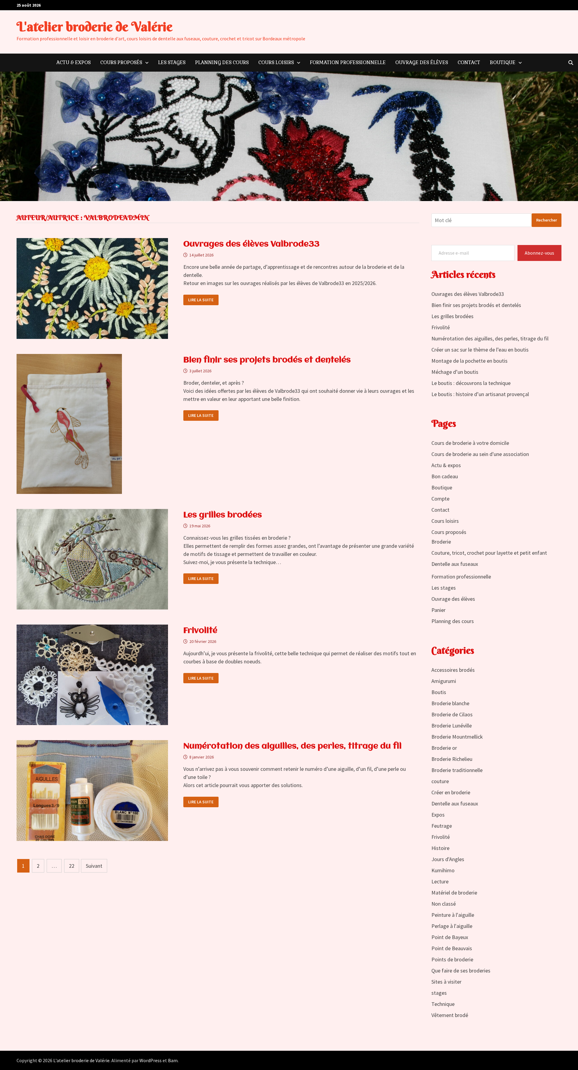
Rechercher (546, 220)
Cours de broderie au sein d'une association (480, 454)
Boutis (438, 692)
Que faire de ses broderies (460, 970)
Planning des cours (222, 62)
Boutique (502, 62)
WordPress (150, 1060)
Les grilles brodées (222, 515)
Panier (438, 609)
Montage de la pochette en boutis (469, 360)
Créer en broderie (450, 792)
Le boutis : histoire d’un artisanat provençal (480, 394)
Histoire (440, 848)
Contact (469, 62)
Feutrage (441, 825)
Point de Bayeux (449, 937)
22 (71, 865)
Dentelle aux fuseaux (454, 563)
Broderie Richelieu (451, 758)
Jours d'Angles (447, 859)
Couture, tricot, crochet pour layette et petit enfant (489, 552)
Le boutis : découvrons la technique (471, 383)
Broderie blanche (450, 703)
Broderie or (444, 747)
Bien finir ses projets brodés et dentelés (267, 360)
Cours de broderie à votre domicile (470, 442)
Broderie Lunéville (451, 725)
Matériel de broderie (454, 892)
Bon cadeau (444, 476)
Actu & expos (73, 62)
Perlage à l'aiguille (451, 926)
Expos (438, 814)
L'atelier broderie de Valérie (94, 26)
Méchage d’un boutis (454, 371)
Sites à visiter (446, 981)
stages (439, 992)
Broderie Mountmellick (457, 736)
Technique (443, 1003)
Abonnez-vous (539, 253)
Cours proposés (121, 62)
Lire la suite (200, 300)
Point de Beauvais (451, 948)
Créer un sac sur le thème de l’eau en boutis (480, 349)
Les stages (171, 62)
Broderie (441, 541)
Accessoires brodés (453, 669)
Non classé (443, 903)
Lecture (440, 881)
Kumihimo (443, 870)
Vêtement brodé (449, 1015)
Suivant (94, 865)
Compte (440, 498)
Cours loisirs (276, 62)
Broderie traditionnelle (457, 770)
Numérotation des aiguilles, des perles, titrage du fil (292, 746)
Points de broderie (452, 959)
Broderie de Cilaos (452, 714)
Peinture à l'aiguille (452, 914)
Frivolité (200, 631)
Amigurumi (443, 681)
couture (440, 781)
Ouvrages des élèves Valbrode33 (251, 244)
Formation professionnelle (348, 62)
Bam (173, 1060)
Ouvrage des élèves (421, 62)
